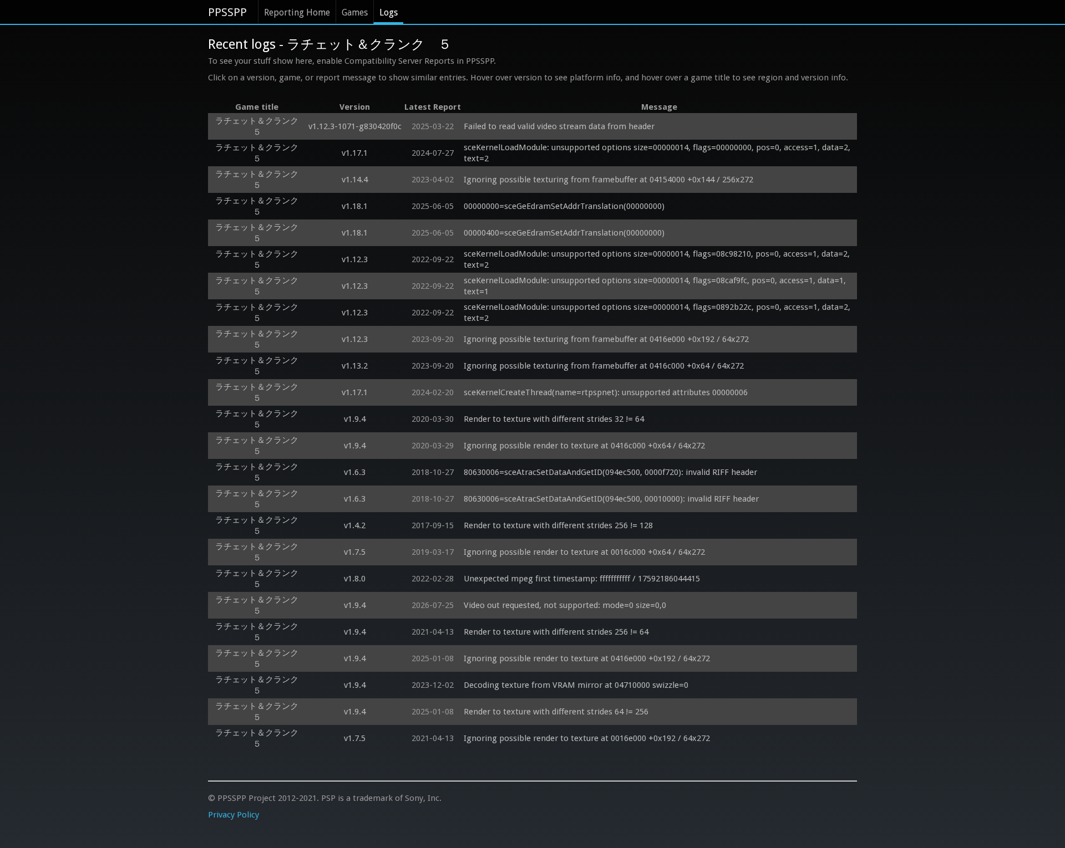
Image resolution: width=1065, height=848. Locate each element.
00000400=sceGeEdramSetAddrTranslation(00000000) (564, 233)
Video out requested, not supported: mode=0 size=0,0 (565, 605)
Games (355, 12)
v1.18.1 (355, 206)
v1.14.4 (355, 180)
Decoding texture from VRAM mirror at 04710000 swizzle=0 (576, 685)
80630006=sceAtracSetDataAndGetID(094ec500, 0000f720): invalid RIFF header (610, 472)
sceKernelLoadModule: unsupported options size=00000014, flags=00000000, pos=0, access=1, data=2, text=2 (658, 153)
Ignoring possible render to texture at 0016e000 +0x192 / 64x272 (587, 738)
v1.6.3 (355, 472)
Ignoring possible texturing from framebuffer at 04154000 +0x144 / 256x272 (608, 180)
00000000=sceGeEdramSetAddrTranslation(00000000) (564, 206)
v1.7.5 (355, 552)
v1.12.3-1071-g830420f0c (355, 126)
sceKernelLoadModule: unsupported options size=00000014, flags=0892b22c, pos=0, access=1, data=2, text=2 (658, 312)
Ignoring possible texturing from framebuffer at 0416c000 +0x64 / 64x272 (604, 366)
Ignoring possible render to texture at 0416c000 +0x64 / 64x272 (584, 446)
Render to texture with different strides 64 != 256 (556, 712)
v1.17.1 (355, 153)
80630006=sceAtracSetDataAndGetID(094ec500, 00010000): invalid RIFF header (611, 499)
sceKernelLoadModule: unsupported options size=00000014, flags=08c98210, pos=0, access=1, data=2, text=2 (658, 259)
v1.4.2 (355, 525)
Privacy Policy (233, 815)
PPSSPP (227, 12)
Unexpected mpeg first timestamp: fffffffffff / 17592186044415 (582, 579)
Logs (388, 12)
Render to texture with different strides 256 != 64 (556, 632)
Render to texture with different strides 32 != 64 (554, 419)
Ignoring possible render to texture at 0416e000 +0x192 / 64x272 (587, 658)
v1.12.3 (355, 259)
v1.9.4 (355, 419)
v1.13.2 (355, 366)
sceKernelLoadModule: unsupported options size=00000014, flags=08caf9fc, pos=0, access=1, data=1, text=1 (656, 286)
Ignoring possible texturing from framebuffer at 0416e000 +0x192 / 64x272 (606, 339)
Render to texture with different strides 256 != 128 (558, 525)
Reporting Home (297, 12)
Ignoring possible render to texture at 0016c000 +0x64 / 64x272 (584, 552)
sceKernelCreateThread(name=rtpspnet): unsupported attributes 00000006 (606, 392)
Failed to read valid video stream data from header (559, 126)
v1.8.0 (355, 579)
